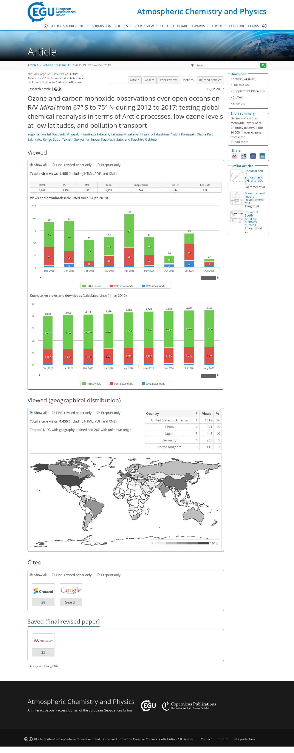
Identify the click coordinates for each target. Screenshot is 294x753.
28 (43, 602)
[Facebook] (253, 156)
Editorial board (174, 26)
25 (43, 652)
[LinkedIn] (262, 156)
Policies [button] (122, 26)
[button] (192, 65)
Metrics (188, 80)
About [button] (217, 26)
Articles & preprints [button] (68, 26)
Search (70, 602)
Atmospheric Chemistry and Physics (201, 11)
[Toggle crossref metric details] (43, 591)
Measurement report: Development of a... (255, 198)
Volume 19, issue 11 (57, 65)
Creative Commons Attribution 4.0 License (163, 739)
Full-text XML (242, 85)
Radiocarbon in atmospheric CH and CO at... (254, 177)
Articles (33, 65)
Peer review (168, 80)
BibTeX (238, 97)
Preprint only (111, 165)
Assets (149, 80)
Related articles (210, 80)
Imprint (222, 739)
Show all (40, 165)
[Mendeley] (234, 156)
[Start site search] (263, 65)
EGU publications (244, 26)
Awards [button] (199, 26)
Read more (240, 142)
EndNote (239, 103)
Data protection (243, 739)
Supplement (241, 91)
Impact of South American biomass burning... (252, 218)
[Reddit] (244, 156)
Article (134, 80)
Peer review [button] (145, 26)
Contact (206, 739)
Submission (101, 26)
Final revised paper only (74, 165)
